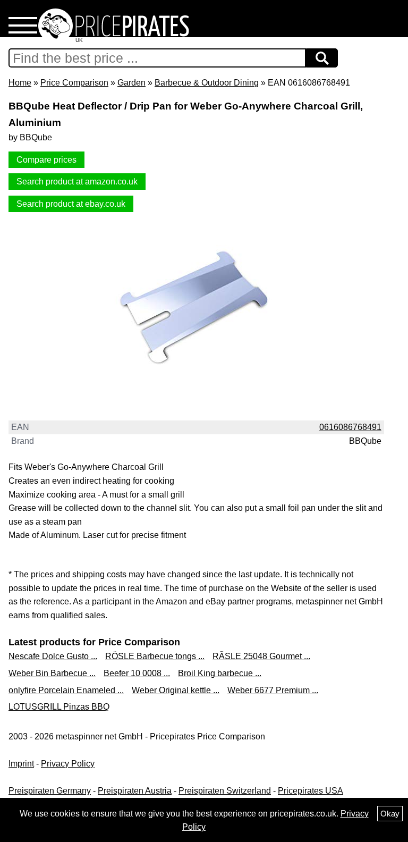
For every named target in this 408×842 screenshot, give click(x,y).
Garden (131, 82)
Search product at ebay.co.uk (70, 203)
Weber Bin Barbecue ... (52, 673)
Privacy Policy (68, 763)
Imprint (21, 763)
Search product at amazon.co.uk (77, 181)
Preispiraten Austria (135, 790)
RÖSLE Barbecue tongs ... (155, 656)
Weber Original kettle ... (175, 690)
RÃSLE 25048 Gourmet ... (261, 656)
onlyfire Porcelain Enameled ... (66, 690)
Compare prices (46, 159)
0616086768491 (350, 427)
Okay (390, 813)
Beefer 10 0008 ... (137, 673)
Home (19, 82)
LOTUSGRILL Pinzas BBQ (58, 706)
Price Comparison (74, 82)
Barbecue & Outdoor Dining (207, 82)
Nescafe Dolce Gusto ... (52, 656)
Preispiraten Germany (49, 790)
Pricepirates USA (310, 790)
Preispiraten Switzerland (224, 790)
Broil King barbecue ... (219, 673)
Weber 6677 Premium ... (272, 690)
